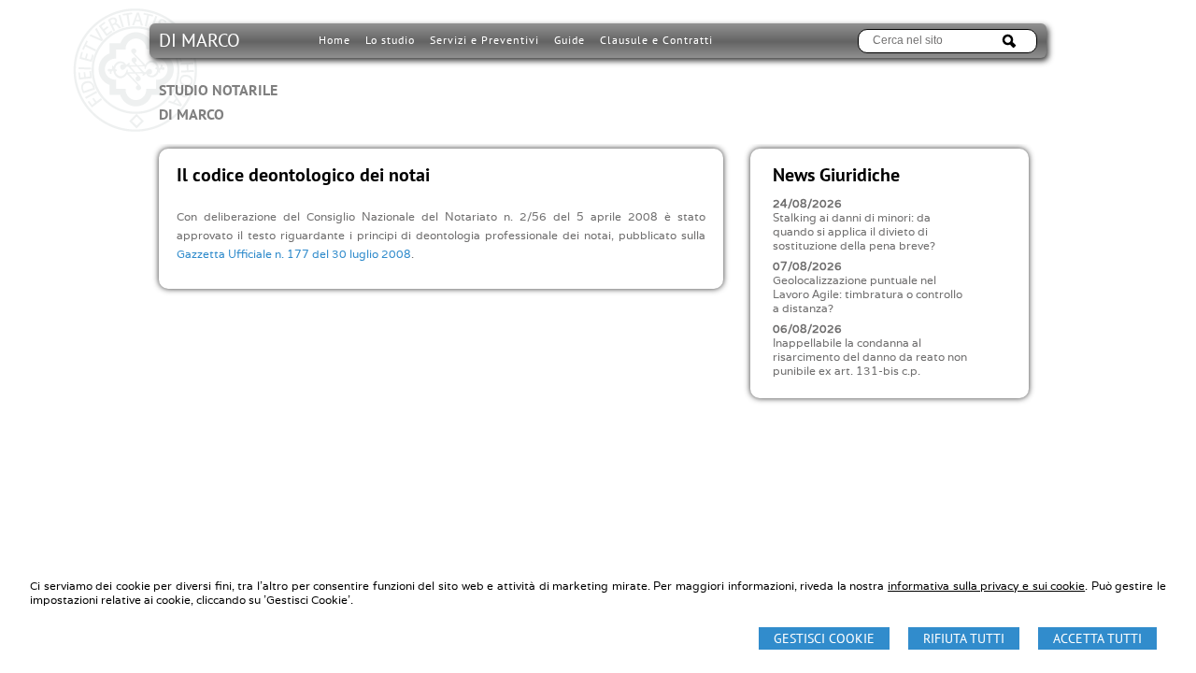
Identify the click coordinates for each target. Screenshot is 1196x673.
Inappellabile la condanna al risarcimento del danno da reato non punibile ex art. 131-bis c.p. (870, 357)
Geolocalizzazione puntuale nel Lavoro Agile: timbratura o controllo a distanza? (867, 294)
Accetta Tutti (1097, 638)
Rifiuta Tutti (963, 638)
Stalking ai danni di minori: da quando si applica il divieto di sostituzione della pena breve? (854, 231)
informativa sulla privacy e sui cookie (986, 586)
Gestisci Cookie (824, 638)
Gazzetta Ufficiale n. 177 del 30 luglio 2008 (294, 254)
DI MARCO (218, 75)
